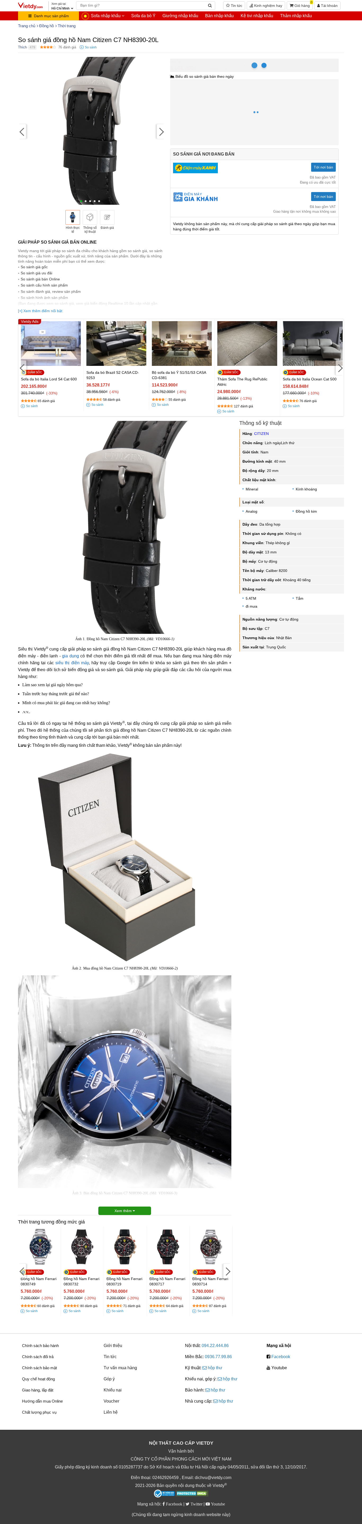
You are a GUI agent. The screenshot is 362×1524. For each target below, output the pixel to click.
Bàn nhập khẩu (219, 15)
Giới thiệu (113, 1345)
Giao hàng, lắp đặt (37, 1390)
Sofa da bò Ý (143, 15)
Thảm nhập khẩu (296, 15)
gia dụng (70, 656)
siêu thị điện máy (72, 663)
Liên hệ (111, 1412)
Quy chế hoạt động (38, 1379)
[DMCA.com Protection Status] (192, 1494)
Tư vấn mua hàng (120, 1368)
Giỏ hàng (302, 4)
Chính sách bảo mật (39, 1368)
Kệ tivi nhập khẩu (257, 15)
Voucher (111, 1401)
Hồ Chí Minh (193, 61)
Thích (22, 47)
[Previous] (22, 131)
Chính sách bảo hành (40, 1345)
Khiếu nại (113, 1390)
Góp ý (109, 1379)
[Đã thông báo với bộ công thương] (164, 1494)
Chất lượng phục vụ (39, 1412)
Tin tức (236, 5)
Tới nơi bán (323, 167)
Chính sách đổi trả (38, 1356)
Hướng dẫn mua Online (42, 1401)
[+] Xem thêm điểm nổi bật (40, 311)
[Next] (161, 131)
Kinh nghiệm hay (267, 5)
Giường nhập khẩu (180, 15)
